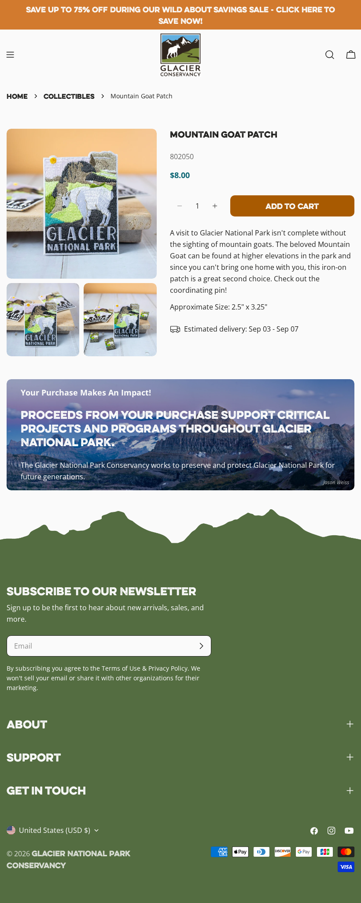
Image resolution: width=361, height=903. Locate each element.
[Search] (330, 54)
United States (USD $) (54, 830)
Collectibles (69, 96)
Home (17, 96)
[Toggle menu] (10, 54)
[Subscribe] (201, 646)
